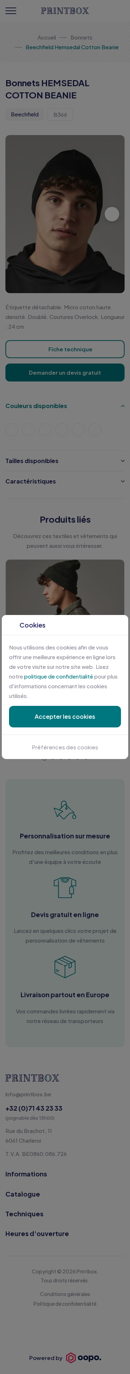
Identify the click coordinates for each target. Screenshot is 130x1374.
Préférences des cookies (65, 747)
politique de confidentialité (58, 676)
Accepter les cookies (65, 716)
